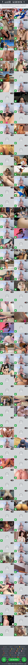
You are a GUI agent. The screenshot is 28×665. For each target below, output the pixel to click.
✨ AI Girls (13, 657)
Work (13, 663)
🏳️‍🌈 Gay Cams (5, 655)
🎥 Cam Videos (21, 659)
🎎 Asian (5, 646)
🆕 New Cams (21, 653)
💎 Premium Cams (22, 655)
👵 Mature (13, 648)
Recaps (16, 663)
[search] (24, 659)
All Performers (20, 663)
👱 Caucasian (22, 646)
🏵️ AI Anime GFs (21, 657)
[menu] (3, 659)
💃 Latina (16, 646)
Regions (9, 663)
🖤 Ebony (10, 646)
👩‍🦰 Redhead (12, 651)
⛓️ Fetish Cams (6, 657)
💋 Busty (5, 653)
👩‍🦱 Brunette (5, 651)
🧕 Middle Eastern (6, 648)
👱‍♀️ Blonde (24, 648)
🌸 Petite (23, 651)
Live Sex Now (14, 659)
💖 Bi (16, 653)
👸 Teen (19, 648)
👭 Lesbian (11, 653)
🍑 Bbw (18, 651)
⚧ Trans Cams (13, 655)
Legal (25, 663)
